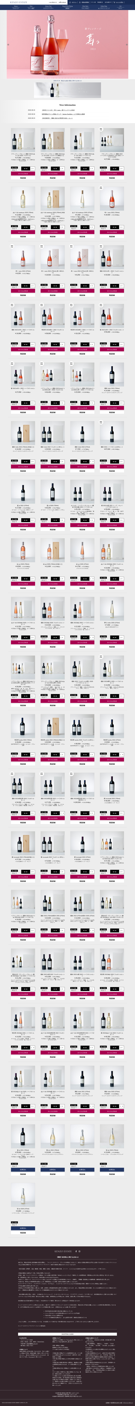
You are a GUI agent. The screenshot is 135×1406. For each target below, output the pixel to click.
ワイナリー (16, 7)
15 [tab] (87, 79)
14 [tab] (84, 79)
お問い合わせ (62, 2)
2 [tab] (48, 79)
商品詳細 (23, 178)
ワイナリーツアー (48, 7)
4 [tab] (54, 79)
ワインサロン (85, 7)
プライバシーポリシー (128, 1402)
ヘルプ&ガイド (53, 2)
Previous (8, 45)
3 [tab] (51, 79)
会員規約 (108, 1402)
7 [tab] (63, 79)
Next (127, 45)
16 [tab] (90, 79)
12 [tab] (78, 79)
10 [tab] (72, 79)
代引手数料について (32, 1343)
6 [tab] (60, 79)
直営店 (67, 7)
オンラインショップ (104, 7)
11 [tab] (75, 79)
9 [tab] (69, 79)
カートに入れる (23, 173)
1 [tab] (45, 79)
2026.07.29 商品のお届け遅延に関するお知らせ (67, 80)
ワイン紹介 (31, 7)
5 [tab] (57, 79)
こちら (32, 1357)
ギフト (120, 7)
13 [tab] (81, 79)
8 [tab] (66, 79)
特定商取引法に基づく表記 (116, 1402)
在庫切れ (23, 1169)
